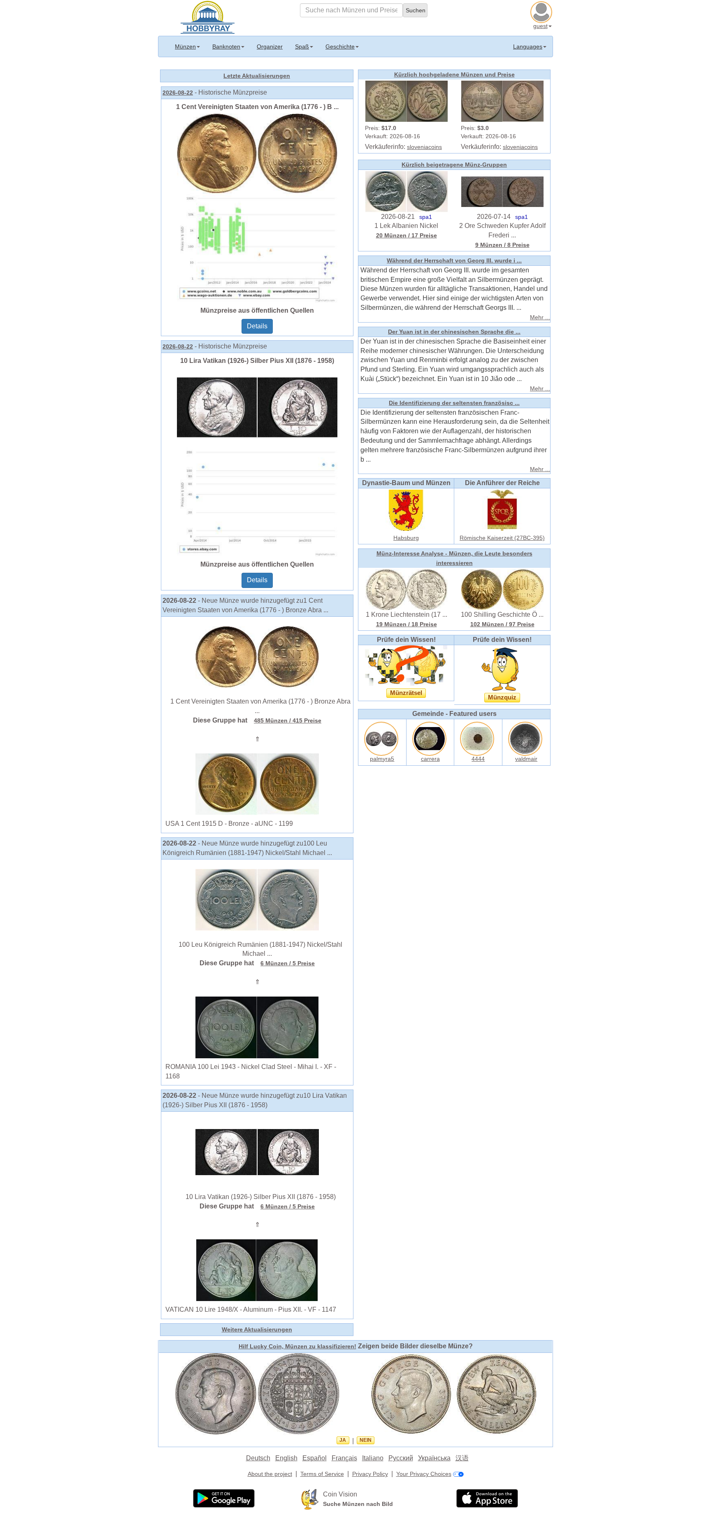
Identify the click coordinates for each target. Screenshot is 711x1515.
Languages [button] (527, 46)
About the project (270, 1474)
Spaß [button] (302, 46)
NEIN (366, 1440)
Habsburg (406, 537)
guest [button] (540, 26)
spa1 (425, 217)
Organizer (270, 46)
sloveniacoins (424, 147)
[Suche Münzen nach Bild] (310, 1499)
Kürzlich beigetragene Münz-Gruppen (454, 164)
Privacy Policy (370, 1474)
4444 (478, 758)
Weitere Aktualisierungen (257, 1329)
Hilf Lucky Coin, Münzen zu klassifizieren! (297, 1346)
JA (342, 1440)
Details (257, 326)
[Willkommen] (208, 16)
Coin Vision (340, 1494)
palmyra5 (382, 758)
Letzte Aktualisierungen (256, 75)
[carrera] (430, 737)
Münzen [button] (185, 46)
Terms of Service (322, 1474)
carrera (430, 758)
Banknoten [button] (226, 46)
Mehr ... (540, 317)
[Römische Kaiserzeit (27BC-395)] (502, 510)
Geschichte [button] (340, 46)
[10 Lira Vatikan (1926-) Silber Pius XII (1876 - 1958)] (257, 461)
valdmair (526, 758)
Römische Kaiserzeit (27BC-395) (502, 537)
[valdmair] (526, 737)
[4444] (478, 737)
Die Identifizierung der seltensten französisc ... (454, 403)
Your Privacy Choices (423, 1474)
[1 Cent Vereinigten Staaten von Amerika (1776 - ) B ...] (257, 207)
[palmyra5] (382, 737)
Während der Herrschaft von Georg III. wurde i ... (454, 260)
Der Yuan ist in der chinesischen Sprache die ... (454, 331)
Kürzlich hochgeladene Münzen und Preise (454, 74)
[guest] (542, 11)
